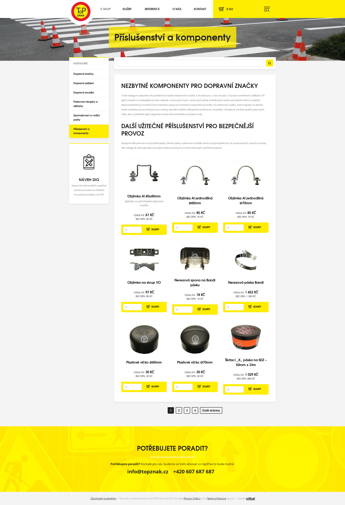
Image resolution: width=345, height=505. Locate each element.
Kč (230, 8)
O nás (176, 8)
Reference (152, 8)
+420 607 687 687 (193, 471)
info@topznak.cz (147, 471)
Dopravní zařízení (83, 83)
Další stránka (211, 410)
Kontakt (200, 8)
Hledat (267, 9)
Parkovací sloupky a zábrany (85, 104)
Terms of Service (216, 498)
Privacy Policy (192, 498)
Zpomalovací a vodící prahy (86, 117)
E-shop (105, 8)
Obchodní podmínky (103, 498)
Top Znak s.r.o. (81, 11)
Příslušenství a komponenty (81, 131)
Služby (127, 8)
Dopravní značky (83, 74)
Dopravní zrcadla (83, 92)
